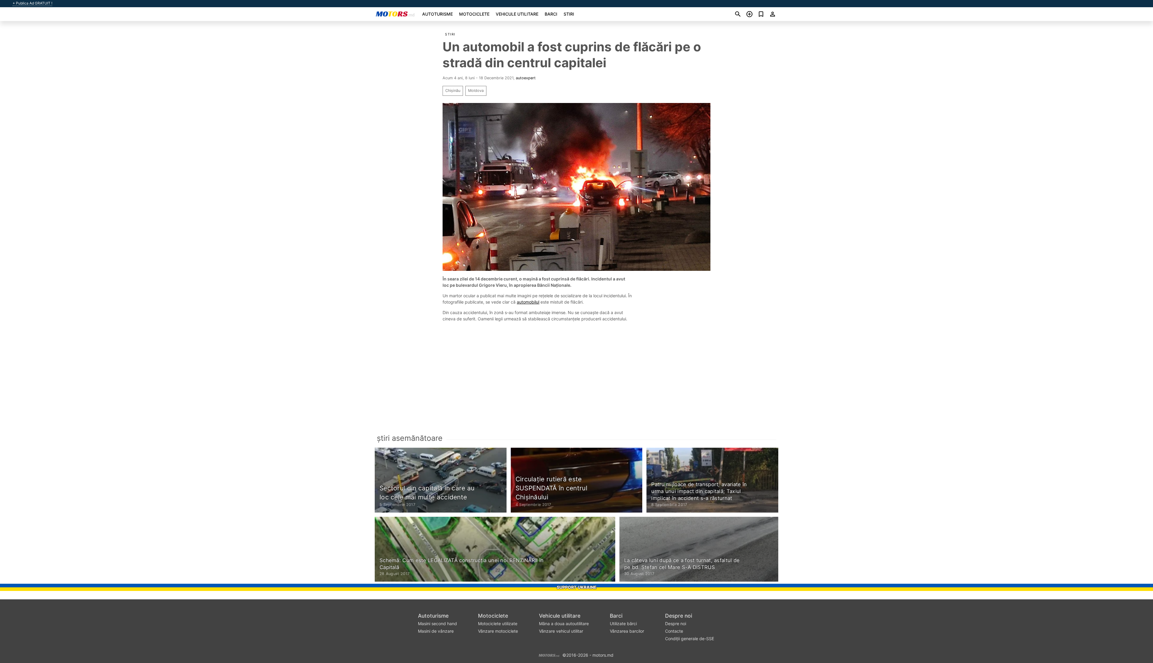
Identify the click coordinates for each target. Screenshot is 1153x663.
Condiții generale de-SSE (689, 638)
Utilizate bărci (623, 623)
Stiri (569, 14)
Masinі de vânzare (436, 631)
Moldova (476, 90)
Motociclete (474, 14)
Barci (551, 14)
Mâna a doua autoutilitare (564, 623)
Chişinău (452, 90)
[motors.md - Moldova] (549, 654)
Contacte (674, 631)
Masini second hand (437, 623)
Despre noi (678, 616)
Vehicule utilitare (517, 14)
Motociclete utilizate (497, 623)
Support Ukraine (577, 587)
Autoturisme (437, 14)
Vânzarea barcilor (627, 631)
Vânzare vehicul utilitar (561, 631)
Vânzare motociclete (498, 631)
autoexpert (526, 78)
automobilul (528, 301)
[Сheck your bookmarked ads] (761, 14)
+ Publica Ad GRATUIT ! (32, 3)
